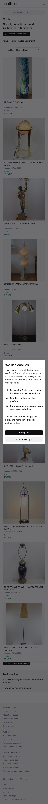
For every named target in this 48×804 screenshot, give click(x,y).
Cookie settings (24, 439)
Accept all (24, 432)
